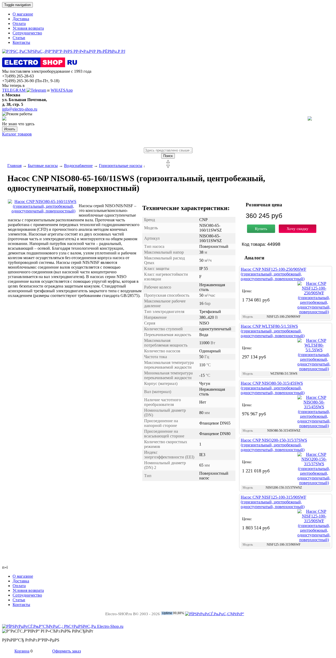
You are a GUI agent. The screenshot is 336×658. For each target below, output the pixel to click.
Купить (261, 229)
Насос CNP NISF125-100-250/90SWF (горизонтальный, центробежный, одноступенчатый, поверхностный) (273, 274)
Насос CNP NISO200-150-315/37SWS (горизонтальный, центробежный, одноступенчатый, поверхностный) (274, 445)
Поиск (168, 156)
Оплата (19, 23)
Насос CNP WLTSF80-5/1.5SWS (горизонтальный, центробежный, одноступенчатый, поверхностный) (272, 331)
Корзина (21, 651)
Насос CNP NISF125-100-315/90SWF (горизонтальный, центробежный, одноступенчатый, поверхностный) (273, 502)
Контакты (21, 42)
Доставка (21, 19)
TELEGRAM (14, 90)
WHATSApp (62, 90)
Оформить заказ (66, 651)
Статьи (19, 37)
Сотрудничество (27, 33)
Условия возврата (28, 28)
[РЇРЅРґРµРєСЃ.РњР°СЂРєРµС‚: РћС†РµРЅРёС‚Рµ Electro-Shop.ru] (62, 626)
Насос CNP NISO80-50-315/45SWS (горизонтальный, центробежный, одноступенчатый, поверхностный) (272, 388)
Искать (9, 129)
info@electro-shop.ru (19, 109)
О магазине (23, 14)
